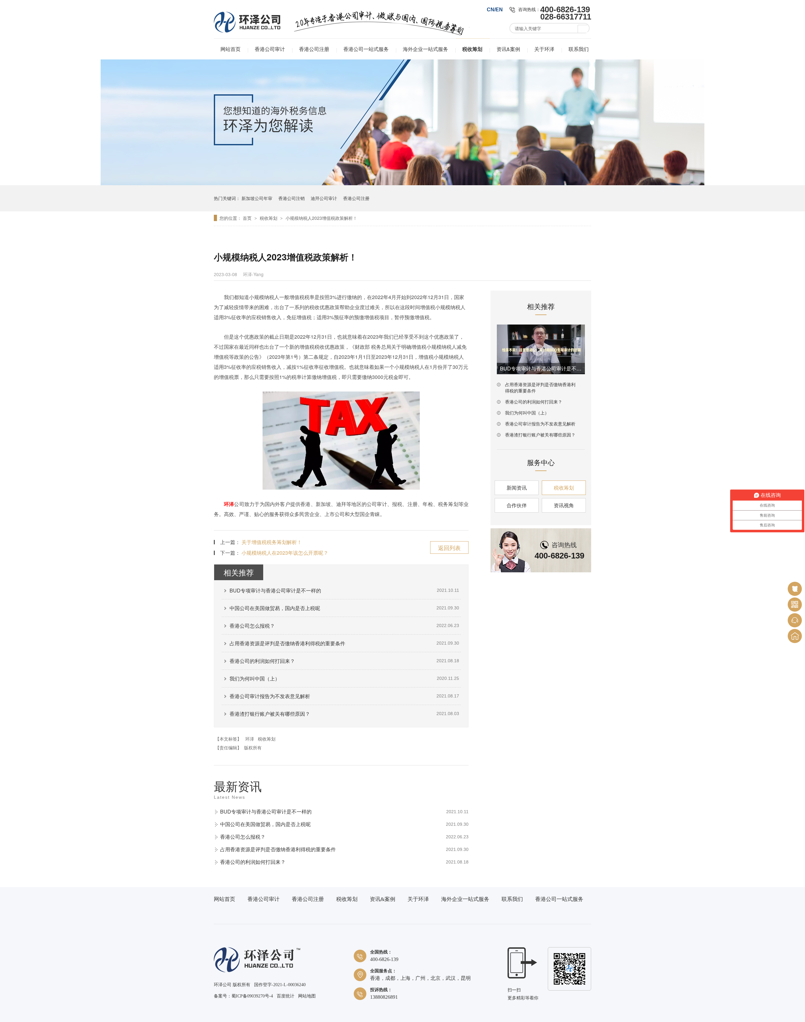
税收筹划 (472, 49)
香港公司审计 (270, 49)
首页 (248, 218)
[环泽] (257, 971)
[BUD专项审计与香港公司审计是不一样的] (541, 349)
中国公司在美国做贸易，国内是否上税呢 (275, 608)
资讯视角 (564, 505)
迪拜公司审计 (324, 198)
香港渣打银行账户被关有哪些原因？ (270, 713)
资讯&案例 (508, 49)
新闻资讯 (517, 487)
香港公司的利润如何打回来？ (262, 660)
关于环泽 (544, 49)
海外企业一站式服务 (425, 49)
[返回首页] (795, 636)
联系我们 (579, 49)
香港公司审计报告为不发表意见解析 (270, 696)
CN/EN (495, 9)
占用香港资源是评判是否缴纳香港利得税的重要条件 (287, 643)
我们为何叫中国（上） (255, 678)
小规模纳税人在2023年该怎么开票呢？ (285, 552)
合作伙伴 (517, 505)
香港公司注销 (291, 198)
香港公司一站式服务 (366, 49)
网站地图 (307, 996)
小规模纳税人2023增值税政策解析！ (321, 218)
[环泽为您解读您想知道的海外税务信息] (402, 183)
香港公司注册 (314, 49)
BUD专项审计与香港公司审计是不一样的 (275, 590)
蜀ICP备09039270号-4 (252, 996)
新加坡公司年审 (257, 198)
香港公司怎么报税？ (252, 625)
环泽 (229, 504)
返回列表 (449, 547)
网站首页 (230, 49)
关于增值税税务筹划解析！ (272, 542)
